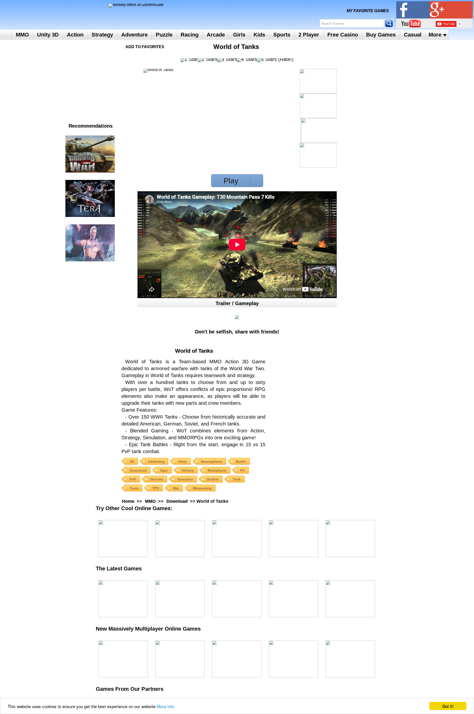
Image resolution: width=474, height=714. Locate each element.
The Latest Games (124, 568)
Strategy (102, 35)
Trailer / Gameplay (237, 303)
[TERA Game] (90, 198)
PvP (133, 479)
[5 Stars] (267, 60)
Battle (241, 461)
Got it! (448, 706)
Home (6, 35)
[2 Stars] (207, 60)
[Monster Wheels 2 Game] (236, 538)
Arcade (216, 35)
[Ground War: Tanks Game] (90, 154)
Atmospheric (211, 461)
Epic (164, 470)
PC (242, 470)
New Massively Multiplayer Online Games (153, 629)
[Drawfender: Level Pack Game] (123, 598)
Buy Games (381, 35)
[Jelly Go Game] (293, 598)
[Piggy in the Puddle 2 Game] (180, 538)
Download (138, 470)
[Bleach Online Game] (293, 658)
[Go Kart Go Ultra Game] (236, 598)
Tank (237, 479)
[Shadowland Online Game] (180, 658)
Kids (259, 35)
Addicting (156, 461)
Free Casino (342, 35)
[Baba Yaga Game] (180, 598)
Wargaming (202, 488)
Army (182, 461)
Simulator (185, 479)
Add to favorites (144, 47)
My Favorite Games (368, 11)
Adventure (134, 35)
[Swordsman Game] (123, 658)
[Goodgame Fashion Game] (350, 658)
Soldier (213, 479)
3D (132, 461)
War (176, 488)
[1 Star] (189, 60)
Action (75, 35)
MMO (22, 35)
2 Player (308, 35)
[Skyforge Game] (90, 242)
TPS (155, 488)
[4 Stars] (247, 60)
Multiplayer (217, 470)
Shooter (156, 479)
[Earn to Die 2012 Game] (123, 538)
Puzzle (164, 35)
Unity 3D (48, 35)
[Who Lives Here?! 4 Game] (350, 538)
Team (134, 488)
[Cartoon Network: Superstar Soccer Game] (350, 598)
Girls (239, 35)
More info (165, 706)
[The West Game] (236, 658)
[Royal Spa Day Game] (293, 538)
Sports (281, 35)
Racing (189, 35)
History (188, 470)
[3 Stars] (227, 60)
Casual (412, 35)
